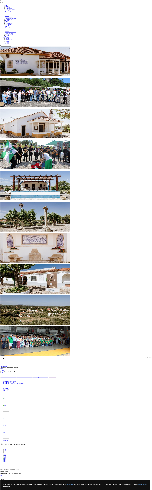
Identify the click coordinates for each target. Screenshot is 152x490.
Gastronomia (7, 27)
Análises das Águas (9, 33)
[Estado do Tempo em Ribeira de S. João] (40, 377)
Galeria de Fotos (8, 15)
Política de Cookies (69, 484)
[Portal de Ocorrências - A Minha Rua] (8, 377)
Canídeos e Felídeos (9, 34)
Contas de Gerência (9, 10)
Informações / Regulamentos (10, 32)
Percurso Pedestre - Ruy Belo (8, 382)
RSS (1, 475)
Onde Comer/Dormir (9, 24)
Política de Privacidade (142, 484)
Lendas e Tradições (8, 17)
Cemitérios (7, 35)
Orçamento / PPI (8, 11)
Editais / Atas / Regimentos (10, 9)
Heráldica (7, 16)
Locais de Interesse (8, 23)
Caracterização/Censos (9, 19)
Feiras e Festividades (9, 25)
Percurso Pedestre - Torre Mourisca (9, 381)
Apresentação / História (9, 13)
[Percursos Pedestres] (52, 377)
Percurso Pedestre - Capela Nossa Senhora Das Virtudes (13, 383)
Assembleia (7, 7)
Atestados (7, 31)
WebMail (7, 42)
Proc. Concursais (8, 8)
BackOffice (7, 43)
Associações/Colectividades (10, 18)
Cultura (6, 26)
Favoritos (7, 41)
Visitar (4, 22)
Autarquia (5, 5)
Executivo (7, 6)
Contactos (7, 38)
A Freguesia (5, 12)
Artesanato (7, 28)
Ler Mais (2, 368)
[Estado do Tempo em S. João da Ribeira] (24, 377)
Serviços (4, 29)
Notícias (6, 21)
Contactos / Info (6, 37)
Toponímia (7, 20)
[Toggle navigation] (2, 2)
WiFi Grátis (2, 370)
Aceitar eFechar (6, 486)
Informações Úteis (8, 39)
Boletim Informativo (3, 366)
